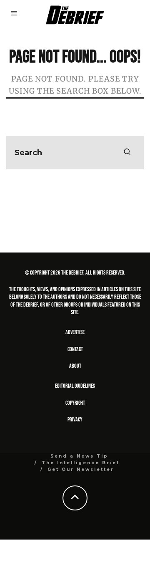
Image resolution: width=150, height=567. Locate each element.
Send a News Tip (79, 456)
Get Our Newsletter (81, 469)
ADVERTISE (75, 332)
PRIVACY (75, 419)
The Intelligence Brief (81, 462)
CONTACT (75, 349)
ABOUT (75, 365)
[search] (127, 152)
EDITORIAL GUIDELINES (75, 385)
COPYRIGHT (75, 402)
